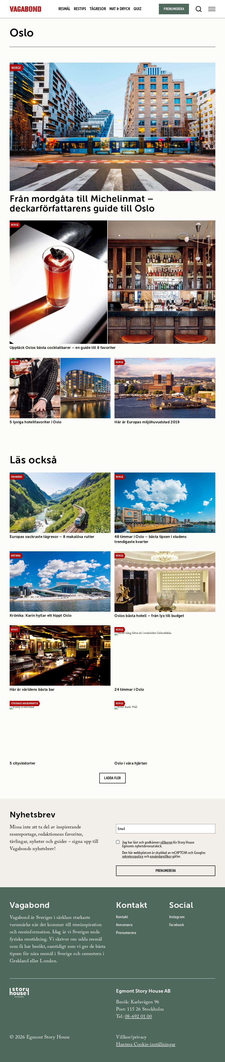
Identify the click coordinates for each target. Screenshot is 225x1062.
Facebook (176, 925)
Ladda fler (112, 778)
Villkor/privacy (131, 1038)
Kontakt (122, 917)
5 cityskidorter (22, 763)
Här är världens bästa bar (32, 689)
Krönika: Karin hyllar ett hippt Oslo (40, 615)
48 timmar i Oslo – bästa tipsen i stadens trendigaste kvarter (150, 539)
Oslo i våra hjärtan (130, 763)
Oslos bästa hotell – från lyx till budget (149, 616)
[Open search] (198, 9)
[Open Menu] (211, 9)
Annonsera (124, 925)
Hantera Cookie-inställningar (145, 1045)
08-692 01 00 (138, 1017)
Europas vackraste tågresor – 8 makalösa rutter (52, 537)
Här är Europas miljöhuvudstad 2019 (147, 422)
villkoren (166, 842)
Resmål (64, 9)
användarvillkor (160, 856)
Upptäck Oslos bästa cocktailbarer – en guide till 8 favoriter (63, 348)
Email (121, 829)
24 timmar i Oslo (129, 689)
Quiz (138, 9)
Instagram (177, 917)
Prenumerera (174, 9)
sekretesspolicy (132, 856)
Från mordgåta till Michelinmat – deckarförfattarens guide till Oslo (82, 204)
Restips (80, 9)
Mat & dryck (119, 9)
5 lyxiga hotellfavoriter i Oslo (35, 422)
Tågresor (98, 9)
